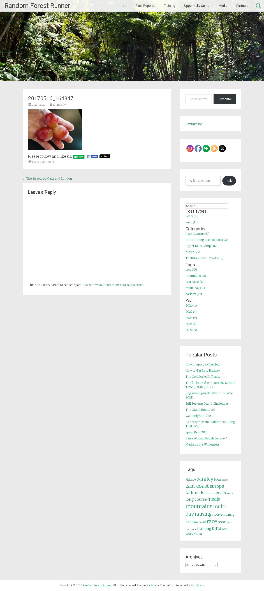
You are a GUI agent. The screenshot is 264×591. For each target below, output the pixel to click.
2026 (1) (191, 305)
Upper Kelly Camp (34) (201, 246)
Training (169, 6)
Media (223, 6)
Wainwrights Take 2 (199, 416)
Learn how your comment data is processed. (113, 285)
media (213, 499)
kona (230, 493)
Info (123, 6)
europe (217, 486)
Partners (242, 6)
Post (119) (192, 216)
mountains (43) (196, 275)
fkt (202, 492)
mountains (199, 506)
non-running (223, 514)
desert (225, 480)
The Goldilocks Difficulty (203, 376)
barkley (204, 479)
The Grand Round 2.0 (200, 409)
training (204, 528)
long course (196, 499)
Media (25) (193, 252)
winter (197, 533)
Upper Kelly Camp (196, 6)
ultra (216, 528)
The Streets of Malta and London (47, 178)
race (212, 521)
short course (191, 529)
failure (192, 492)
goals (221, 492)
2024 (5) (191, 317)
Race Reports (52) (197, 233)
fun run (210, 493)
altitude (191, 479)
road (230, 523)
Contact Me (194, 124)
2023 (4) (191, 324)
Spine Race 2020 (197, 432)
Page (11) (192, 222)
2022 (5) (191, 330)
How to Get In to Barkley (203, 370)
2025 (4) (191, 311)
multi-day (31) (195, 288)
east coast (197, 486)
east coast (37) (195, 282)
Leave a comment (43, 161)
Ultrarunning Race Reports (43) (207, 240)
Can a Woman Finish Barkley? (206, 438)
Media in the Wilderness (203, 444)
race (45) (191, 269)
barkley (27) (194, 294)
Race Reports (145, 6)
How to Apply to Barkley (202, 364)
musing (203, 514)
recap (223, 522)
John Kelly (59, 104)
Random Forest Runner (37, 6)
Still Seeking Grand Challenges (207, 403)
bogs (217, 479)
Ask (229, 180)
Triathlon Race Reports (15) (204, 258)
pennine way (196, 522)
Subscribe (225, 99)
